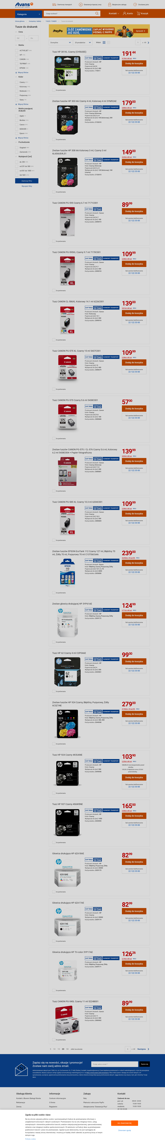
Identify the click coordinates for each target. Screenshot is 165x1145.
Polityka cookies (30, 1139)
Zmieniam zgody (124, 1130)
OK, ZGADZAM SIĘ (125, 1123)
